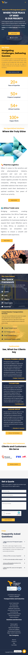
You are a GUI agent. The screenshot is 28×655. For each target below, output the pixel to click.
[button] (3, 456)
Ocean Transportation (14, 603)
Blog (14, 643)
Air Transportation (14, 604)
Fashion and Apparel (14, 617)
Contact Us (14, 641)
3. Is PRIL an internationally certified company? (13, 559)
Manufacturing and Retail (14, 615)
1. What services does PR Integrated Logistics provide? (12, 542)
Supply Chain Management (14, 627)
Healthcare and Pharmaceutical (14, 613)
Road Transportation (14, 606)
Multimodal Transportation (14, 608)
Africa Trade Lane (14, 625)
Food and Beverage (14, 612)
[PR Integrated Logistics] (4, 2)
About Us (14, 639)
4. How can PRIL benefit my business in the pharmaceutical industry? (12, 564)
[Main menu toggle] (25, 2)
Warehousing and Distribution (14, 631)
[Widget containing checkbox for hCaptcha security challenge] (11, 513)
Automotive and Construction (14, 610)
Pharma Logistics (14, 624)
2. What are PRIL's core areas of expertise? (12, 555)
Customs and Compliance (14, 629)
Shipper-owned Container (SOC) (14, 632)
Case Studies (14, 645)
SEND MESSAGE (8, 519)
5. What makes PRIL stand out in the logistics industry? (12, 568)
